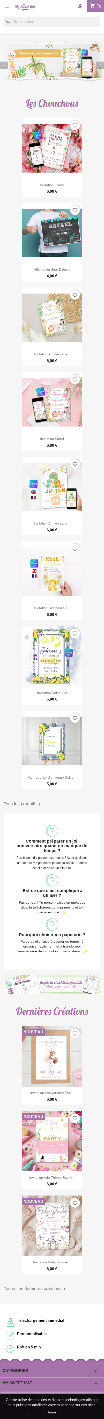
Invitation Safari (52, 439)
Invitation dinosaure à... (52, 608)
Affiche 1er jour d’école (52, 269)
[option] (52, 61)
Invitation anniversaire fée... (52, 1093)
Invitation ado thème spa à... (52, 1178)
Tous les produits (23, 804)
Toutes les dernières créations (35, 1289)
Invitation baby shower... (52, 1262)
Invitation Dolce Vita (52, 693)
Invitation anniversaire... (52, 354)
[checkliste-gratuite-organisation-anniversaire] (52, 984)
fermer (52, 1412)
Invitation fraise (52, 185)
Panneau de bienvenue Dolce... (52, 777)
